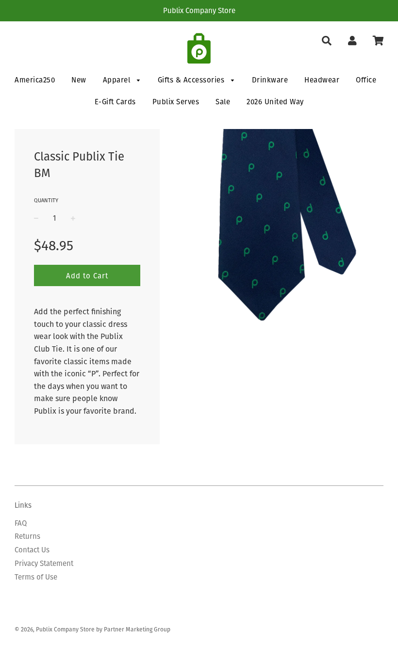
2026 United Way (275, 102)
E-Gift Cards (115, 102)
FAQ (21, 523)
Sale (223, 102)
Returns (27, 536)
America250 (35, 80)
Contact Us (32, 550)
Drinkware (270, 80)
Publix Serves (175, 102)
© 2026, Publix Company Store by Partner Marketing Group (92, 629)
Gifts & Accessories (192, 80)
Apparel (118, 80)
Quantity (46, 200)
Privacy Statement (44, 563)
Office (366, 80)
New (78, 80)
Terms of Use (36, 577)
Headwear (321, 80)
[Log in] (352, 41)
